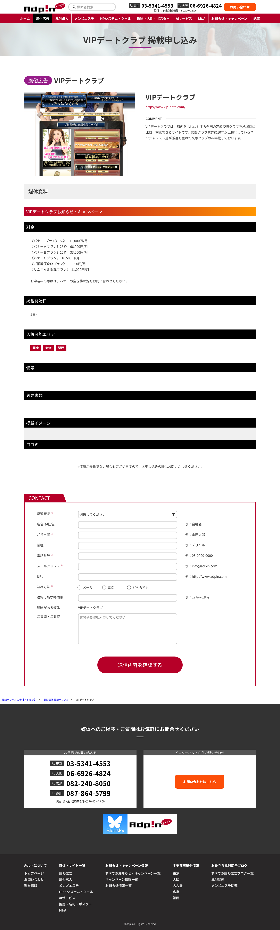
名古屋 (178, 885)
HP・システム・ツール (76, 891)
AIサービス (184, 18)
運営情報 (30, 885)
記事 (256, 18)
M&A (201, 18)
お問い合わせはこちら (199, 781)
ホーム (25, 18)
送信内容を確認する (140, 664)
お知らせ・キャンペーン (229, 18)
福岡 (176, 897)
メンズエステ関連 (224, 885)
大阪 (176, 879)
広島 (176, 891)
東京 (176, 873)
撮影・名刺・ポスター (153, 18)
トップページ (34, 873)
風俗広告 (42, 18)
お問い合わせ (240, 7)
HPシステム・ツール (115, 18)
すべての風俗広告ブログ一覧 (232, 873)
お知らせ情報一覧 (118, 885)
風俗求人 (61, 18)
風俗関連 (217, 879)
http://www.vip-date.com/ (165, 106)
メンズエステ (84, 18)
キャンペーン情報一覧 (121, 879)
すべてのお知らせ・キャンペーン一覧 (132, 873)
